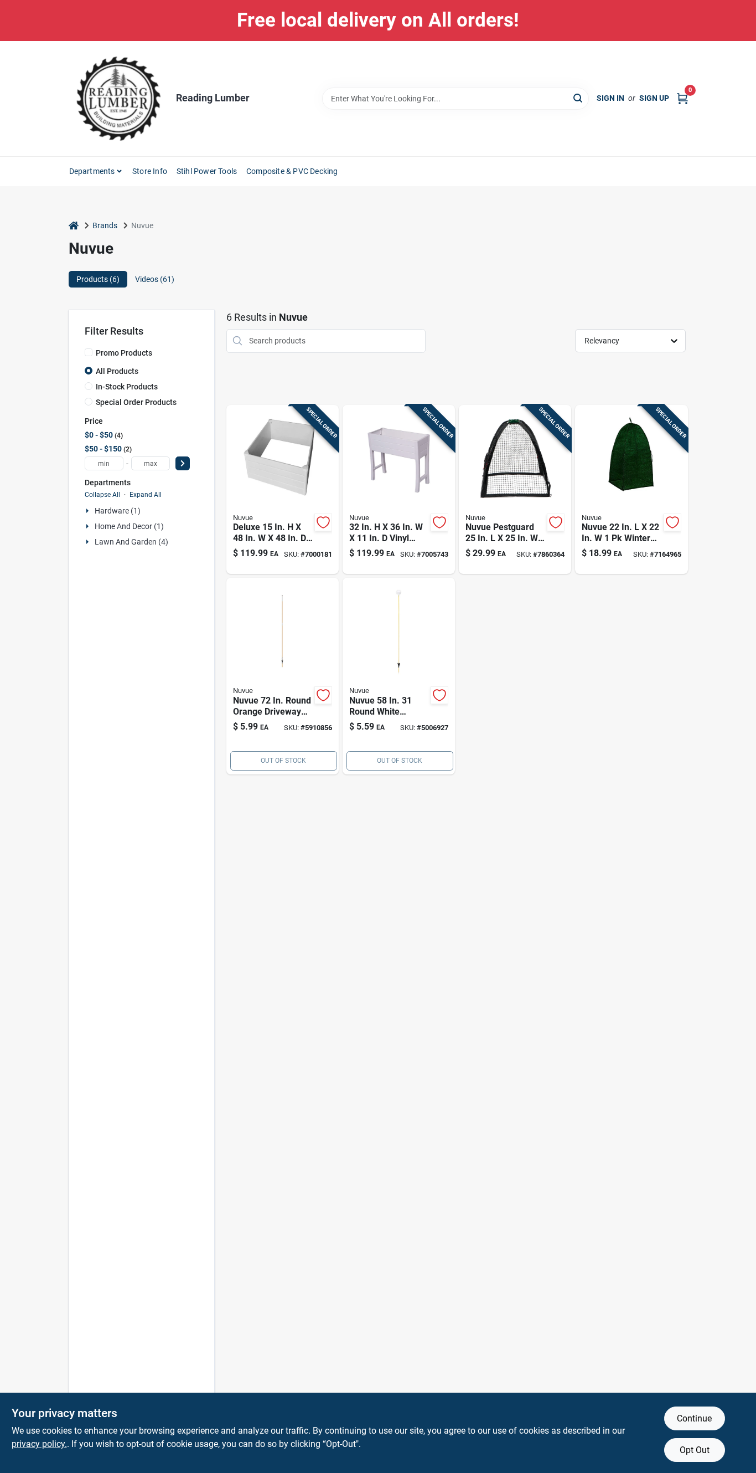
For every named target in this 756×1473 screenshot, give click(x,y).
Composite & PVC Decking (292, 171)
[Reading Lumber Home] (118, 98)
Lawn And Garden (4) (131, 541)
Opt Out (695, 1450)
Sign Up (654, 98)
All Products (117, 371)
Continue (694, 1418)
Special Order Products (136, 402)
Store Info (149, 171)
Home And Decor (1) (129, 526)
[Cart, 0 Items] (682, 98)
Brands (104, 225)
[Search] (579, 98)
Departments (92, 171)
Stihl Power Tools (207, 171)
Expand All (146, 495)
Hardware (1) (118, 510)
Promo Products (124, 353)
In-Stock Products (127, 386)
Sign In (610, 98)
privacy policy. (39, 1444)
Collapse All (102, 495)
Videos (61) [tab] (154, 279)
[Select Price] (182, 463)
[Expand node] (88, 511)
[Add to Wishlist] (323, 522)
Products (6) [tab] (98, 279)
